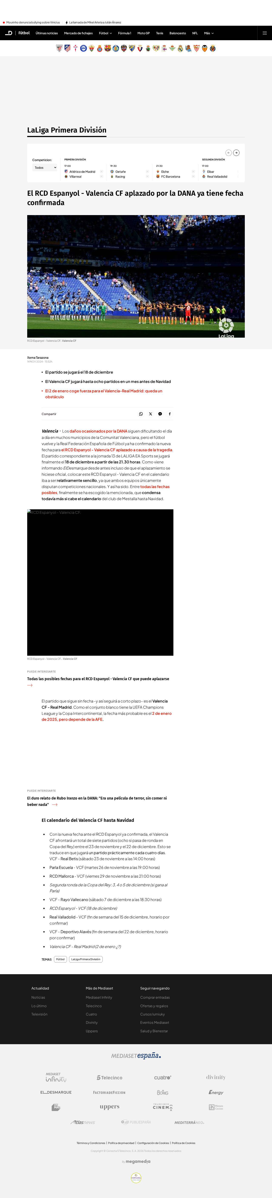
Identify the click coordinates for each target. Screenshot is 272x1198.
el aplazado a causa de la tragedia (116, 449)
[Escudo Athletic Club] (59, 48)
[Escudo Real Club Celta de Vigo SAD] (75, 48)
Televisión (39, 1014)
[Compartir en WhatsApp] (141, 414)
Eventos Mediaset (154, 1022)
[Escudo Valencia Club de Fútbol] (204, 48)
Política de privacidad (121, 1143)
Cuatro (91, 1014)
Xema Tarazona (37, 357)
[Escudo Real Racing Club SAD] (148, 48)
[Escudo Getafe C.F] (115, 48)
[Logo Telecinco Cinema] (163, 1107)
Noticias (38, 997)
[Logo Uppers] (109, 1107)
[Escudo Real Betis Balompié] (172, 48)
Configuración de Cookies (153, 1143)
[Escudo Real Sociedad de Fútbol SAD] (188, 48)
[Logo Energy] (216, 1092)
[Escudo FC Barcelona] (107, 48)
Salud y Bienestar (154, 1031)
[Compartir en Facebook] (169, 414)
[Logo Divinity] (216, 1077)
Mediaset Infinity (99, 997)
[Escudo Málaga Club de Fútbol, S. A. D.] (132, 48)
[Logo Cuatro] (162, 1077)
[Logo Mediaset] (136, 1058)
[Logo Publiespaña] (136, 1122)
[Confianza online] (136, 1181)
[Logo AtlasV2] (82, 1122)
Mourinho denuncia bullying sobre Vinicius (33, 22)
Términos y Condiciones (91, 1143)
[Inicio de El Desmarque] (8, 33)
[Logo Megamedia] (138, 1161)
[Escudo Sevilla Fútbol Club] (196, 48)
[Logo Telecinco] (109, 1077)
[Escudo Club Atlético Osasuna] (140, 48)
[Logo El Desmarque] (56, 1092)
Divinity (92, 1022)
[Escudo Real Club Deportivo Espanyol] (99, 48)
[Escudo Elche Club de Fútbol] (91, 48)
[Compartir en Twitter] (150, 414)
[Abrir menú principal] (265, 33)
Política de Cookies (183, 1143)
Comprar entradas (155, 997)
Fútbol (24, 33)
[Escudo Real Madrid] (180, 48)
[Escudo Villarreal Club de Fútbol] (212, 48)
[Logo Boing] (163, 1092)
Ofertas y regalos (154, 1006)
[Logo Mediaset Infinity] (56, 1077)
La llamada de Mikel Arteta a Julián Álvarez (95, 22)
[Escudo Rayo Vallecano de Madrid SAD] (156, 48)
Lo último (39, 1006)
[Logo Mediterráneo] (189, 1122)
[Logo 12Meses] (216, 1107)
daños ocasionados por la (98, 430)
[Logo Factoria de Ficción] (109, 1092)
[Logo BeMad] (56, 1107)
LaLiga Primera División (66, 130)
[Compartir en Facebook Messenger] (160, 414)
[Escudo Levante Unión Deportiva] (124, 48)
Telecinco (94, 1006)
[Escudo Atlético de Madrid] (67, 48)
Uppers (92, 1031)
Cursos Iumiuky (152, 1014)
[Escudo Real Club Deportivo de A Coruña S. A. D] (164, 48)
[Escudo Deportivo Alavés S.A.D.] (83, 48)
